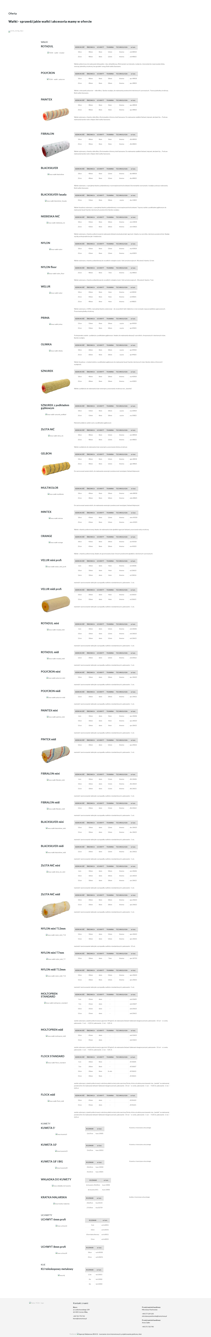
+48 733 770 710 (79, 1316)
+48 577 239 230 (148, 1314)
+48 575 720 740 (148, 1327)
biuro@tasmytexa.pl (80, 1318)
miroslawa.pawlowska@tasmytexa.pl (154, 1316)
